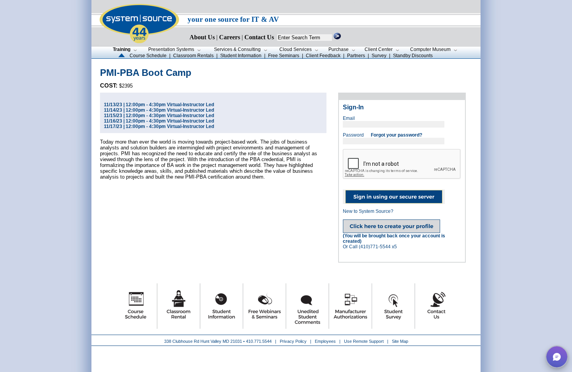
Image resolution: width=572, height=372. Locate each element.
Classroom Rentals (193, 55)
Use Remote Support (364, 341)
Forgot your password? (396, 135)
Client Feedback (323, 55)
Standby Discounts (413, 55)
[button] (557, 357)
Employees (325, 341)
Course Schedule (148, 55)
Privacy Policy (294, 341)
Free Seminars (283, 55)
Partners (356, 55)
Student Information (240, 55)
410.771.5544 (259, 341)
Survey (379, 55)
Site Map (400, 341)
